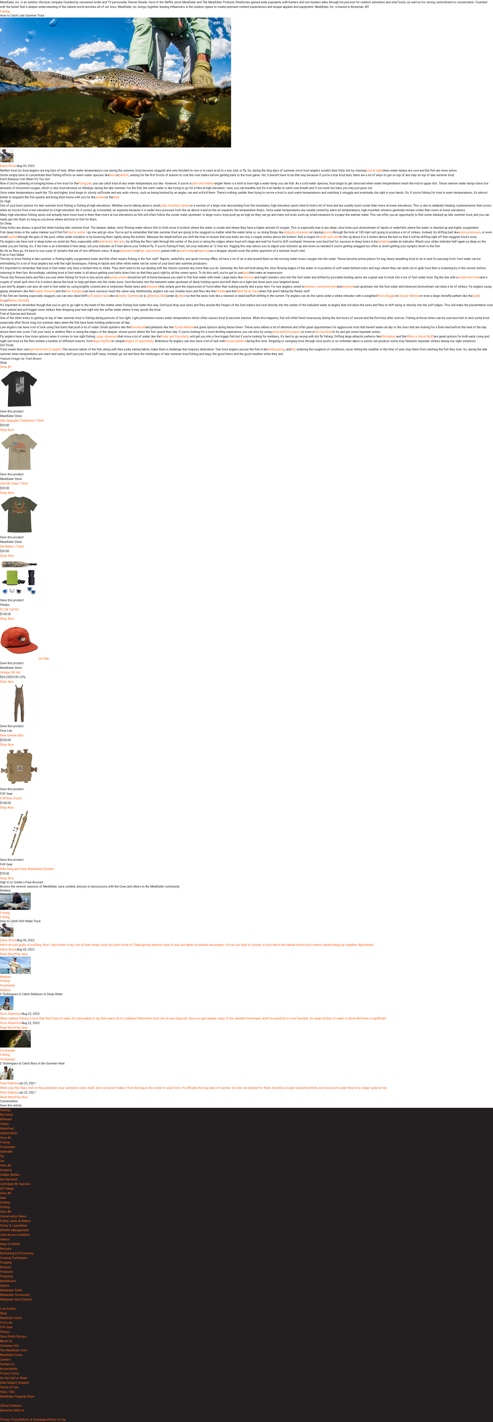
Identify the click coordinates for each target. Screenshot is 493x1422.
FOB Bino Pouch (11, 798)
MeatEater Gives (11, 1355)
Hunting (5, 1110)
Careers (5, 1359)
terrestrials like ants (111, 241)
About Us (6, 1341)
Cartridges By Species (15, 1184)
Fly (2, 1156)
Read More (7, 954)
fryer (116, 197)
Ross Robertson (11, 1014)
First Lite (6, 1322)
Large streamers (107, 336)
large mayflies (102, 341)
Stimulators (389, 336)
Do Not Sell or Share (13, 1378)
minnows (474, 232)
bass (112, 175)
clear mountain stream (175, 205)
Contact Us (7, 1364)
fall (293, 349)
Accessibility (9, 1369)
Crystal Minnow (183, 327)
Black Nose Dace (247, 291)
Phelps (5, 1332)
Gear (3, 1198)
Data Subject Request (14, 1382)
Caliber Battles (10, 1175)
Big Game (6, 1114)
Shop (3, 1313)
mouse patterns (235, 341)
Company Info (9, 1345)
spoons (328, 232)
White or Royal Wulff (420, 336)
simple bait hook (469, 277)
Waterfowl (7, 1128)
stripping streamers (296, 232)
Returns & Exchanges (33, 1419)
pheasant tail (128, 251)
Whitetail (6, 1119)
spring (280, 349)
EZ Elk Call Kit (9, 609)
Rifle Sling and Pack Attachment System (27, 869)
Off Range (7, 1188)
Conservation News (13, 1216)
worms (463, 232)
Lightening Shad (156, 296)
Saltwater (6, 1151)
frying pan (85, 183)
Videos (5, 1239)
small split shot (329, 237)
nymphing (383, 241)
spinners (348, 286)
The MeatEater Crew (13, 1350)
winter (272, 349)
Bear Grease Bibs (11, 735)
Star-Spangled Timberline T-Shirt (22, 420)
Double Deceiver (44, 291)
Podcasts (6, 1272)
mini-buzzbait (323, 332)
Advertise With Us (12, 1410)
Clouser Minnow (409, 296)
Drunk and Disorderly (175, 336)
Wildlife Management (14, 1230)
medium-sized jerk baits (320, 286)
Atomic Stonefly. (19, 300)
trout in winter (76, 232)
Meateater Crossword (14, 1295)
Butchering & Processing (16, 1253)
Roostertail (138, 327)
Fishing (5, 11)
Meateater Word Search (16, 1299)
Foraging (6, 1262)
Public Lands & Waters (15, 1221)
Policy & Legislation (13, 1225)
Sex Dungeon (75, 291)
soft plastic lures (98, 296)
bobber (181, 296)
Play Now (21, 954)
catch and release (203, 183)
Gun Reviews (9, 1179)
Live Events (8, 1309)
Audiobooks (8, 1281)
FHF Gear (6, 1327)
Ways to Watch (10, 1244)
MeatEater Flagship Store (17, 1396)
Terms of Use (9, 1387)
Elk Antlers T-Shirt (12, 546)
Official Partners (11, 1406)
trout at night (374, 170)
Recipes (5, 1248)
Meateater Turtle (11, 1290)
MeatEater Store (11, 1318)
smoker (100, 197)
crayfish (12, 237)
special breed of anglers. (46, 349)
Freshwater (7, 985)
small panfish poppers (287, 332)
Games (4, 1285)
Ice (2, 1161)
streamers (152, 286)
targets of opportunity (138, 341)
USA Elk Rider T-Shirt (14, 483)
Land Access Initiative (15, 1235)
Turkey (4, 1124)
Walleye (5, 977)
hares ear (204, 251)
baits (246, 273)
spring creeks (118, 277)
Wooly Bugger (386, 296)
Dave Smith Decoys (13, 1336)
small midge (186, 251)
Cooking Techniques (13, 1258)
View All (5, 1138)
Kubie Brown (8, 166)
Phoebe (220, 291)
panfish (124, 175)
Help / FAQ (7, 1392)
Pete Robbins (9, 1083)
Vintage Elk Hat (10, 672)
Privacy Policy (9, 1373)
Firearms (6, 1170)
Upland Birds (8, 1133)
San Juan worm (149, 251)
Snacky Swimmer (128, 296)
